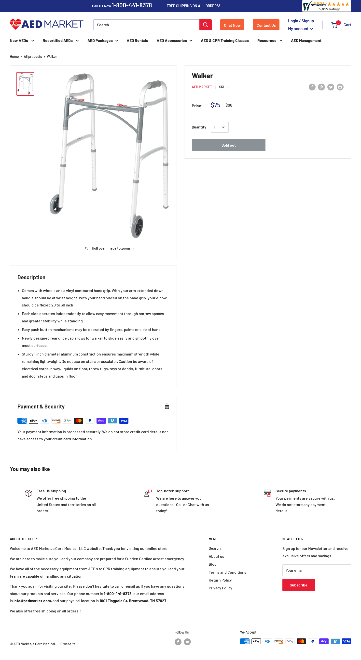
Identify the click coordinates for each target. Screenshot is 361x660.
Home (14, 56)
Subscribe (298, 585)
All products (33, 56)
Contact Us (266, 25)
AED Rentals (137, 40)
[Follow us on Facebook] (178, 641)
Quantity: (200, 127)
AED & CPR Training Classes (225, 40)
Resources (267, 40)
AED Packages (100, 40)
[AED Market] (46, 25)
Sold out (229, 145)
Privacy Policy (220, 587)
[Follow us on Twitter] (187, 641)
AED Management (306, 40)
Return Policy (220, 580)
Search (215, 548)
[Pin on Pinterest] (321, 86)
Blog (213, 564)
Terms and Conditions (227, 572)
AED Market (202, 87)
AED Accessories (172, 40)
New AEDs (19, 40)
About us (216, 556)
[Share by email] (340, 86)
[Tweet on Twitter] (330, 86)
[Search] (205, 24)
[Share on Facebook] (312, 86)
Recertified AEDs (58, 40)
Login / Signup (301, 20)
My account (298, 28)
